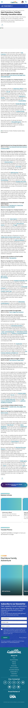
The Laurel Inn (12, 258)
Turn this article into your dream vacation (13, 485)
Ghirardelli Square (16, 122)
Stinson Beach (15, 441)
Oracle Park (19, 343)
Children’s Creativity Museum (19, 333)
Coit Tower (18, 166)
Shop (4, 465)
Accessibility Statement (14, 669)
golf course (4, 276)
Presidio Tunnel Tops (6, 291)
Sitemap (14, 663)
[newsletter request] (18, 687)
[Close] (26, 6)
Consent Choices (14, 675)
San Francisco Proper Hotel (16, 360)
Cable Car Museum (19, 240)
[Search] (26, 2)
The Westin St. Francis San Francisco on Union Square (12, 206)
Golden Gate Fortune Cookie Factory (10, 237)
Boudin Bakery (22, 100)
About (14, 657)
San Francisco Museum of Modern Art (14, 352)
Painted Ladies (22, 393)
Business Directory (14, 659)
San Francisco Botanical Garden (12, 400)
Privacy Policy (22, 637)
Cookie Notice (14, 673)
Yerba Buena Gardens (17, 325)
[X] (9, 682)
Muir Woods (10, 425)
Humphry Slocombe (21, 181)
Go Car (12, 395)
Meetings (14, 661)
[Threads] (18, 682)
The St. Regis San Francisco (16, 312)
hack (23, 465)
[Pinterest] (4, 539)
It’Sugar (15, 225)
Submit (5, 637)
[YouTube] (6, 539)
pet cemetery (4, 277)
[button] (2, 24)
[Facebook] (5, 682)
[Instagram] (2, 539)
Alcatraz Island (9, 162)
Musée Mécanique (21, 103)
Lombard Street (20, 111)
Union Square (13, 219)
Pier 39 (8, 91)
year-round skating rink (8, 331)
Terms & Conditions (14, 667)
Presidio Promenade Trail (20, 280)
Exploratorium (14, 172)
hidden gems (23, 461)
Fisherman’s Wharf (18, 88)
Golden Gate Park (10, 399)
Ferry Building (4, 180)
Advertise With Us (14, 671)
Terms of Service (13, 642)
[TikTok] (14, 687)
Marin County (4, 412)
